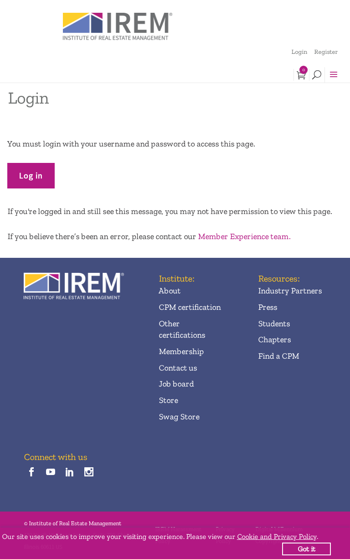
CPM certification (190, 307)
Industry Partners (290, 291)
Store (168, 400)
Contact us (178, 368)
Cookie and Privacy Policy (276, 536)
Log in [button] (31, 175)
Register (326, 52)
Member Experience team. (244, 236)
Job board (176, 384)
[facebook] (31, 472)
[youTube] (50, 472)
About (169, 291)
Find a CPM (278, 356)
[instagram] (89, 472)
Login (299, 52)
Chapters (274, 339)
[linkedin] (69, 472)
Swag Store (179, 417)
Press (267, 307)
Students (274, 324)
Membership (181, 351)
